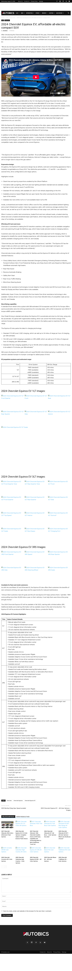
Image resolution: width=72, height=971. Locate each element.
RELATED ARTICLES (8, 816)
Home (2, 17)
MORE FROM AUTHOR (22, 816)
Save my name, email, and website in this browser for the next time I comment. (27, 911)
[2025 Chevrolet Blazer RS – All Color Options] (50, 851)
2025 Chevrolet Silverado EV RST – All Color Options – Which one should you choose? (64, 835)
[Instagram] (60, 1)
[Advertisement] (36, 7)
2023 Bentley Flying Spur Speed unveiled (13, 808)
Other (37, 13)
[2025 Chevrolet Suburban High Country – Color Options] (22, 851)
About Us (20, 1)
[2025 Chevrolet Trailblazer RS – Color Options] (64, 851)
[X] (66, 1)
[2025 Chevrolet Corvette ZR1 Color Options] (7, 851)
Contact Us (26, 1)
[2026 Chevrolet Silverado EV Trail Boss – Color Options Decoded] (50, 825)
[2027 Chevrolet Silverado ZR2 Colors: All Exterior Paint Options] (7, 825)
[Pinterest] (63, 1)
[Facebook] (57, 1)
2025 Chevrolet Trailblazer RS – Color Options (62, 859)
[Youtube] (69, 1)
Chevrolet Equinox (18, 800)
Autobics (5, 30)
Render (44, 13)
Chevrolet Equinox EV (30, 800)
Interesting (29, 13)
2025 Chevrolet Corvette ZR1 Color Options (6, 859)
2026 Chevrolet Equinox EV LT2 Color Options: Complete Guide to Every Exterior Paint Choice (22, 835)
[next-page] (5, 867)
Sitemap (41, 1)
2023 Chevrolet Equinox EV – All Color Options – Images (56, 809)
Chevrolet (12, 17)
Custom (51, 13)
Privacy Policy (34, 1)
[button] (68, 13)
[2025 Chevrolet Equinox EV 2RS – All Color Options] (36, 851)
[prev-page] (2, 867)
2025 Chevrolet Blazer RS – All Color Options (50, 859)
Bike (22, 13)
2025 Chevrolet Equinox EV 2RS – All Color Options (35, 859)
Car (17, 13)
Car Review (59, 13)
